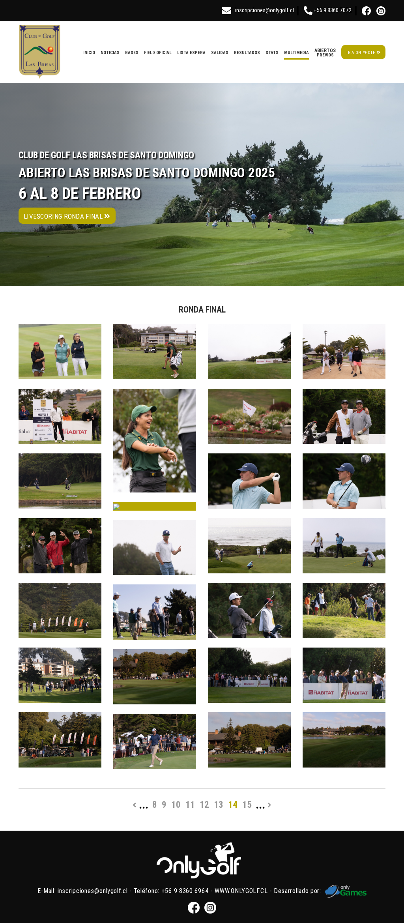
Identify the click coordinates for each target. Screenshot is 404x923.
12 (204, 804)
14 (233, 804)
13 (218, 804)
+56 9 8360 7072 (332, 10)
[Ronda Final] (60, 351)
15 (247, 804)
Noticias (110, 52)
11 (190, 804)
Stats (272, 52)
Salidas (219, 52)
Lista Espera (191, 52)
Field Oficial (158, 52)
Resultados (247, 52)
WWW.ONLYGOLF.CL (241, 891)
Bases (131, 52)
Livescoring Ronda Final (64, 216)
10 (176, 804)
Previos (325, 52)
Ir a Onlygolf (361, 52)
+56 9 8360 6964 (185, 891)
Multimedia (296, 52)
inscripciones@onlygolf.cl (264, 10)
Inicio (89, 52)
